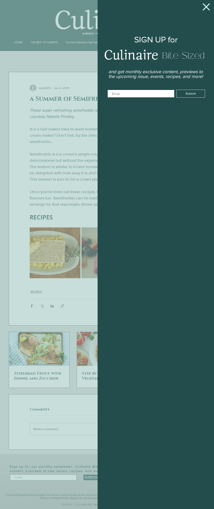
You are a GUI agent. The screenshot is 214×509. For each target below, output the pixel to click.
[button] (206, 6)
